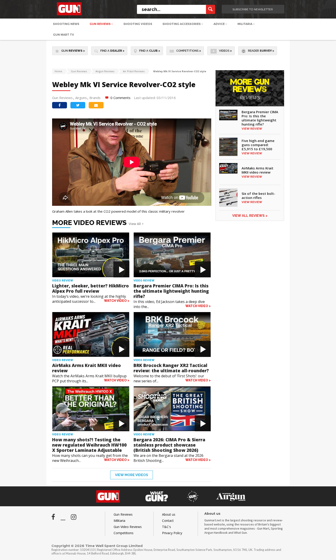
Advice (219, 24)
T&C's (166, 527)
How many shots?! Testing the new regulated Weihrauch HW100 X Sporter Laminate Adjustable (89, 445)
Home (58, 71)
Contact (168, 520)
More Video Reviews (98, 223)
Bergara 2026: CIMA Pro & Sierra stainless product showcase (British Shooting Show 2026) (169, 445)
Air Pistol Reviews (133, 71)
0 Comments (120, 97)
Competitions (188, 50)
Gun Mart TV (63, 34)
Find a (112, 50)
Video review (62, 280)
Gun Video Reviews (128, 527)
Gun (73, 50)
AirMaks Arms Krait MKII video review (86, 368)
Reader (261, 50)
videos (225, 50)
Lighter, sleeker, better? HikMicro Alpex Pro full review (90, 288)
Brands (95, 97)
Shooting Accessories (182, 24)
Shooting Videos (137, 24)
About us (168, 514)
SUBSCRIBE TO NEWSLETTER (252, 9)
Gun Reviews (100, 24)
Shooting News (66, 24)
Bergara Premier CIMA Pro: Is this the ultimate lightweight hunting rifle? (171, 291)
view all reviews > (249, 216)
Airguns (81, 97)
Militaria (245, 24)
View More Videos (131, 475)
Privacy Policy (172, 533)
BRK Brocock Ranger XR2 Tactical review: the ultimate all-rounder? (171, 368)
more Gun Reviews (249, 89)
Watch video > (116, 301)
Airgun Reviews (105, 71)
